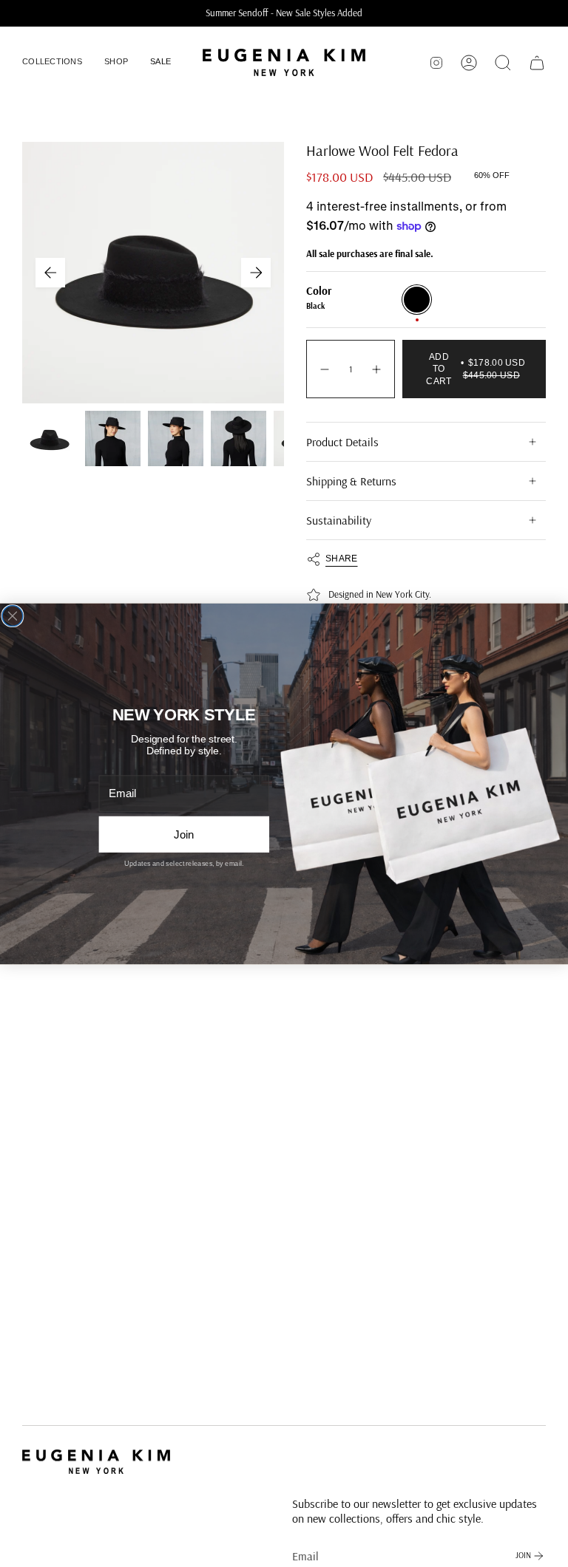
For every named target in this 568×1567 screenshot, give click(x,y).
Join (184, 834)
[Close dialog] (12, 615)
